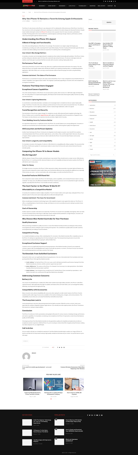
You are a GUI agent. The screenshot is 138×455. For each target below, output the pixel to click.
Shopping (92, 5)
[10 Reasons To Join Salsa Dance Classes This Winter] (27, 433)
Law (103, 132)
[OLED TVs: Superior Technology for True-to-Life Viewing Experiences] (27, 422)
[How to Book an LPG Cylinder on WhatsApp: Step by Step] (59, 422)
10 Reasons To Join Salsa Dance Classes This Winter (40, 431)
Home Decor (51, 5)
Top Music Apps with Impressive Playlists (42, 440)
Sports (103, 139)
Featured (103, 118)
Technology (82, 5)
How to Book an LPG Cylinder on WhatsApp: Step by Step (74, 420)
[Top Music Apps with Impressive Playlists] (27, 442)
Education (103, 112)
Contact (110, 5)
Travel (103, 149)
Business (42, 5)
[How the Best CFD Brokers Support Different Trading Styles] (109, 37)
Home (23, 12)
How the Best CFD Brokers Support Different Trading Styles (108, 46)
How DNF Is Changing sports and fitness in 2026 (94, 45)
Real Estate (101, 5)
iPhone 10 (25, 341)
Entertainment (103, 115)
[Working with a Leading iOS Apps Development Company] (53, 384)
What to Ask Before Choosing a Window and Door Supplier (108, 64)
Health (103, 122)
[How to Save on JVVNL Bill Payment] (74, 384)
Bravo (28, 21)
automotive (103, 105)
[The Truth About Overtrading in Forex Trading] (95, 56)
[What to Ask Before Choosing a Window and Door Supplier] (109, 56)
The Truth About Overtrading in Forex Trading (94, 64)
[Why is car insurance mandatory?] (59, 442)
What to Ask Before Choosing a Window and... (49, 1)
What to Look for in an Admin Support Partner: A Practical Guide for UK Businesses (109, 84)
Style (103, 142)
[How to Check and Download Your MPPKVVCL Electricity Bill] (59, 432)
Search (90, 19)
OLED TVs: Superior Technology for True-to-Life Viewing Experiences (42, 421)
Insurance (62, 5)
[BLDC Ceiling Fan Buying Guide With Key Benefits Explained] (95, 75)
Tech (30, 12)
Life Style (72, 5)
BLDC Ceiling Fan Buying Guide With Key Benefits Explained (95, 82)
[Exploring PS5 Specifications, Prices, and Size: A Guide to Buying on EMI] (32, 384)
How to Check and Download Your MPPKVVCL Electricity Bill (74, 430)
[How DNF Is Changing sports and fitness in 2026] (95, 37)
